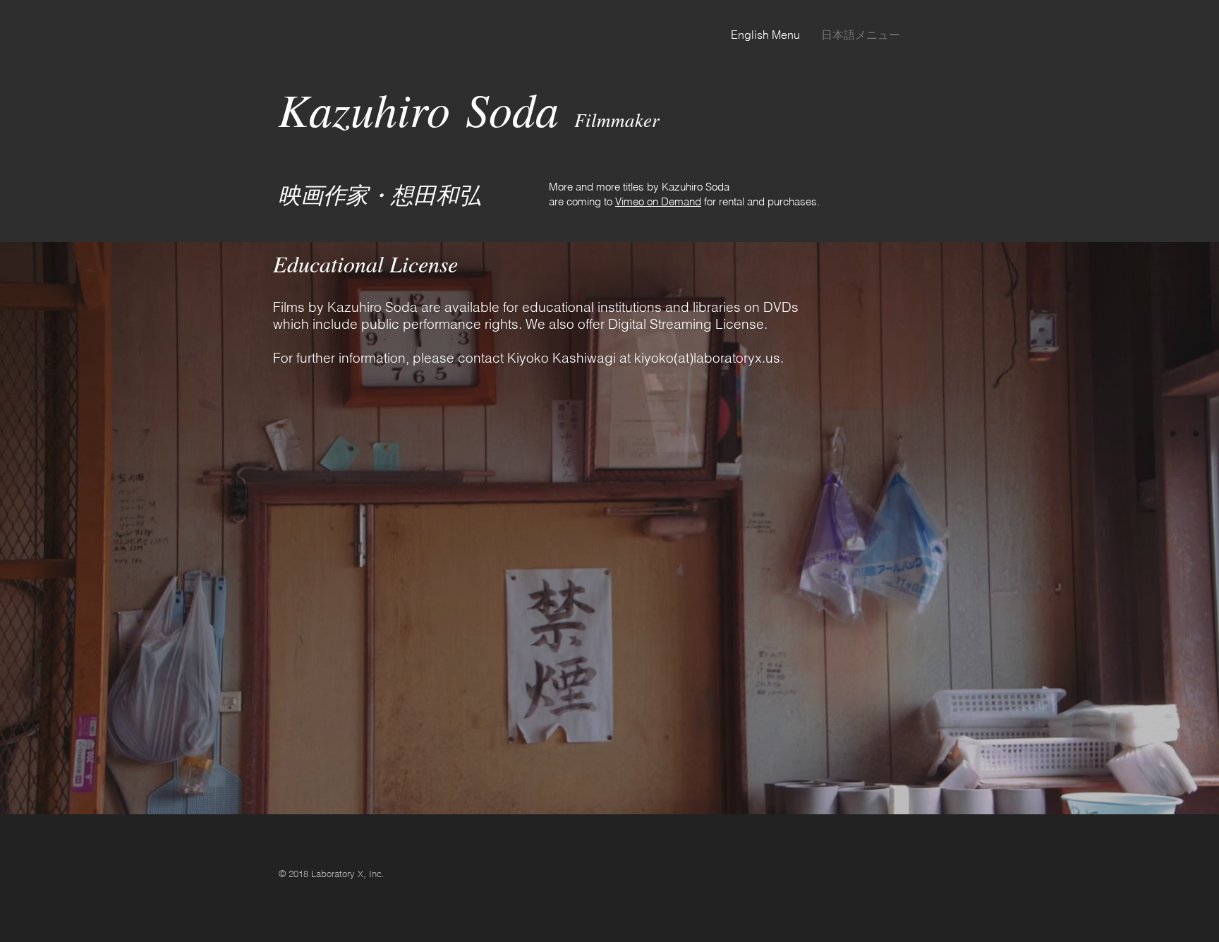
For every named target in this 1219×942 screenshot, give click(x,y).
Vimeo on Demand (658, 201)
